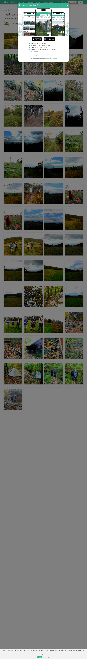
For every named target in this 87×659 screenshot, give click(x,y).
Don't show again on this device (43, 56)
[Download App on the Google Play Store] (49, 38)
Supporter (47, 58)
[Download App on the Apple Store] (37, 39)
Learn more (55, 58)
